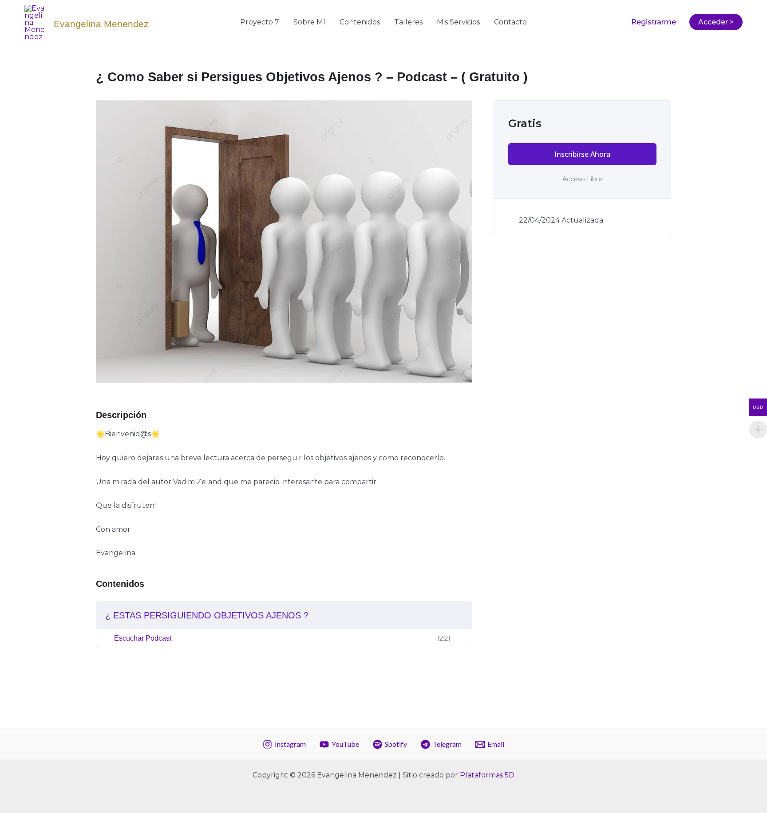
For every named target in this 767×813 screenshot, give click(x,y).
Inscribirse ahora (582, 154)
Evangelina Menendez (101, 24)
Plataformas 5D (487, 775)
